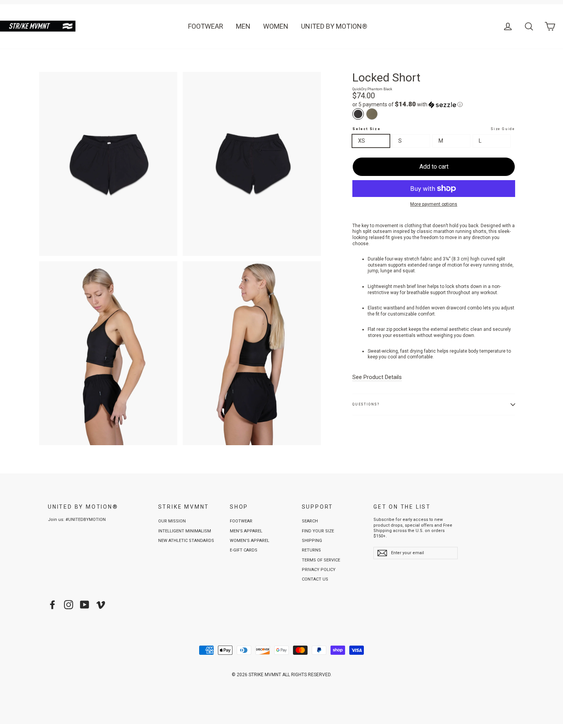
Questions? (366, 404)
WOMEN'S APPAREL (249, 540)
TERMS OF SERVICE (321, 560)
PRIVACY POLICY (319, 569)
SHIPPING (312, 540)
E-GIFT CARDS (243, 550)
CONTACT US (315, 579)
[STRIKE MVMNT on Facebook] (52, 604)
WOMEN (275, 26)
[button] (433, 104)
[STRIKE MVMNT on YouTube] (84, 604)
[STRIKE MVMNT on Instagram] (68, 604)
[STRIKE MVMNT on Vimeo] (100, 604)
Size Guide (503, 129)
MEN (243, 26)
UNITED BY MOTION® (334, 26)
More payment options (433, 204)
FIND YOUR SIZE (318, 531)
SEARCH (310, 521)
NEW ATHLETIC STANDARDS (186, 540)
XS (361, 141)
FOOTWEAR (205, 26)
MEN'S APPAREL (246, 531)
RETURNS (311, 550)
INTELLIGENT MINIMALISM (184, 531)
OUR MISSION (172, 521)
